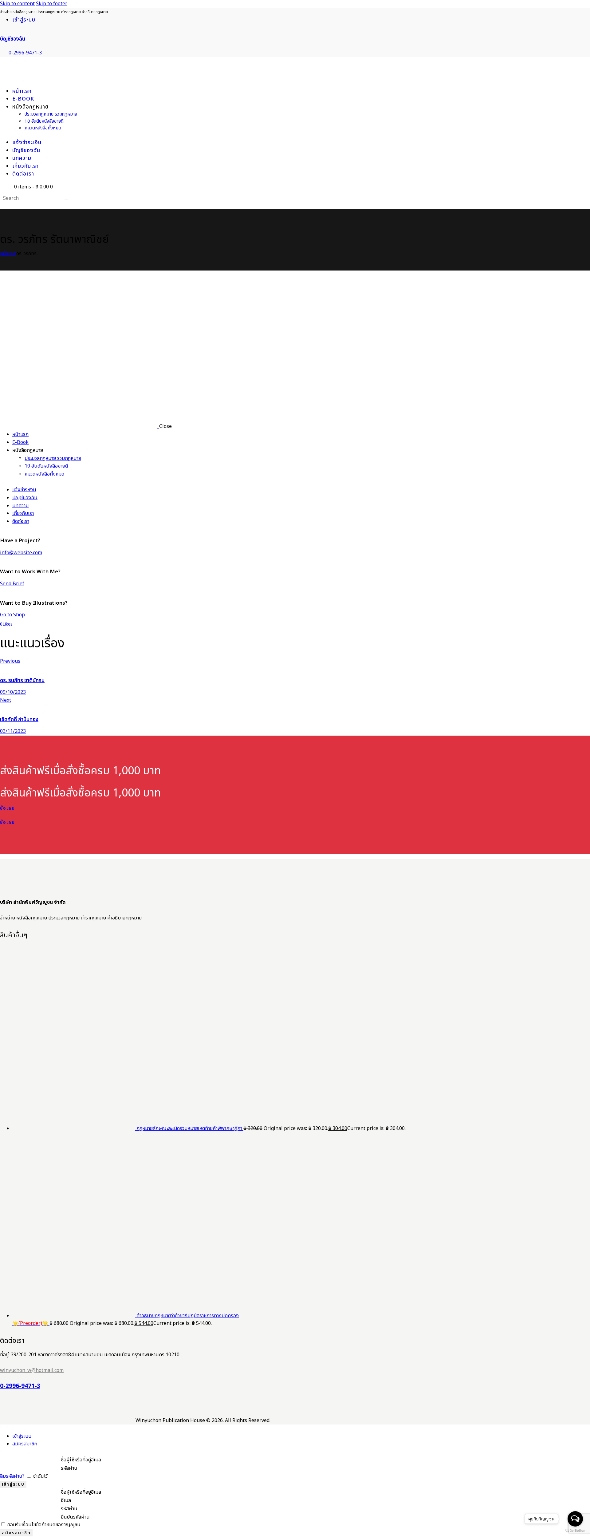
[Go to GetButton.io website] (575, 1531)
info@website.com (21, 552)
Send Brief (12, 583)
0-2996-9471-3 (20, 1386)
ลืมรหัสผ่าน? (12, 1476)
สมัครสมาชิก (24, 1444)
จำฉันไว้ (40, 1476)
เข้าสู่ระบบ (21, 1436)
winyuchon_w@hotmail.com (32, 1370)
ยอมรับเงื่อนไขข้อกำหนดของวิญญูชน (43, 1524)
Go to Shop (12, 614)
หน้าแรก (8, 253)
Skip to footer (51, 3)
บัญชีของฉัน (12, 39)
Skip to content (17, 3)
